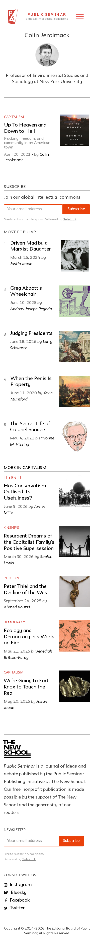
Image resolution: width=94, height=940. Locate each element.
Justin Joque (21, 263)
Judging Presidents (31, 333)
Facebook (19, 900)
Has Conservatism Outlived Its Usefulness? (25, 492)
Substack (69, 219)
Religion (11, 578)
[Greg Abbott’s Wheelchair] (74, 301)
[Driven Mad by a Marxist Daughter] (74, 255)
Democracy (14, 622)
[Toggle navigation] (79, 16)
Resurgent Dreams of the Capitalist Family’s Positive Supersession (29, 542)
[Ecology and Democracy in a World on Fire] (74, 636)
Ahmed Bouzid (17, 607)
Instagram (20, 885)
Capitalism (14, 117)
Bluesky (18, 893)
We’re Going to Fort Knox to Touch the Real (26, 687)
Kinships (11, 528)
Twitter (17, 908)
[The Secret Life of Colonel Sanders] (74, 436)
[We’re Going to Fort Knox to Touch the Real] (74, 686)
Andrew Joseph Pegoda (31, 308)
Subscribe (76, 209)
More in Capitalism (25, 468)
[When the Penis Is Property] (74, 391)
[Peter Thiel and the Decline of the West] (74, 591)
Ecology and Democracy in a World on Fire (29, 637)
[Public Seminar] (13, 16)
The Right (13, 477)
